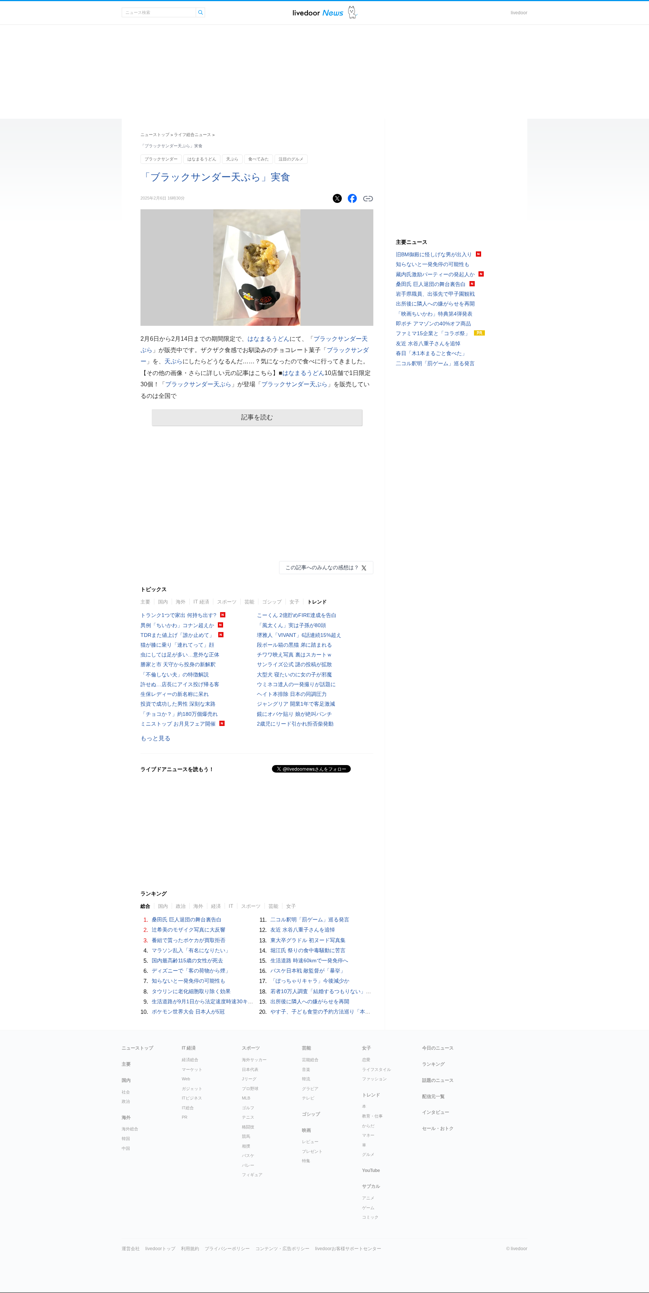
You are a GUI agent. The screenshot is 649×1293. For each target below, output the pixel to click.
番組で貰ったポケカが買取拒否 (188, 940)
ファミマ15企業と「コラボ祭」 (433, 333)
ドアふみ (353, 12)
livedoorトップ (160, 1248)
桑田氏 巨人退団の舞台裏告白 (187, 919)
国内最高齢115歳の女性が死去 (187, 960)
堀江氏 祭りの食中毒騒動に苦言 (308, 950)
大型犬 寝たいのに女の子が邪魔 (294, 674)
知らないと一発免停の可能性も (188, 981)
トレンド (317, 602)
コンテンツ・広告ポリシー (282, 1248)
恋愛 (366, 1059)
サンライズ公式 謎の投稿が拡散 (294, 664)
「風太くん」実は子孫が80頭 (291, 625)
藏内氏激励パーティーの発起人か (435, 274)
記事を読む (257, 417)
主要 (145, 602)
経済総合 (190, 1059)
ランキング (433, 1064)
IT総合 (188, 1107)
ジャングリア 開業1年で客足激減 (296, 704)
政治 (126, 1101)
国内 (163, 602)
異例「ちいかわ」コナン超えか (177, 625)
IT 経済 (201, 602)
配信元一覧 (433, 1096)
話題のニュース (438, 1080)
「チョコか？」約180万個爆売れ (179, 714)
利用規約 (190, 1248)
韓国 (126, 1138)
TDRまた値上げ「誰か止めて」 (177, 635)
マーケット (192, 1069)
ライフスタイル (376, 1069)
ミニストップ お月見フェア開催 (178, 724)
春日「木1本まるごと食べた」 (431, 353)
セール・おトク (438, 1128)
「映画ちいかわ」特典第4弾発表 (434, 314)
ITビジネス (192, 1098)
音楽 (306, 1069)
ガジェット (192, 1088)
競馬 (246, 1136)
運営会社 (131, 1248)
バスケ (248, 1155)
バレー (248, 1165)
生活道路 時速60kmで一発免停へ (309, 960)
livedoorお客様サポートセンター (348, 1248)
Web (186, 1079)
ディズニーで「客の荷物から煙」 (191, 971)
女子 (294, 602)
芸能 (249, 602)
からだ (368, 1126)
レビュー (310, 1141)
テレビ (308, 1098)
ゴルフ (248, 1107)
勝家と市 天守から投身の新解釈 (178, 664)
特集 (306, 1160)
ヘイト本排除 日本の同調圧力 (292, 694)
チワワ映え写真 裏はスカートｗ (294, 655)
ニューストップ (154, 134)
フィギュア (252, 1174)
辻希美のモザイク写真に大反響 (188, 930)
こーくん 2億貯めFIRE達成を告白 (297, 615)
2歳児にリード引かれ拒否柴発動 (295, 724)
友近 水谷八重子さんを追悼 (302, 930)
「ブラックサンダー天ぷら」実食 (215, 177)
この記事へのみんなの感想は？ (322, 567)
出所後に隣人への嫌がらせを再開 (309, 1001)
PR (184, 1117)
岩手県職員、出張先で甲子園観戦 (435, 294)
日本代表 (250, 1069)
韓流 (306, 1079)
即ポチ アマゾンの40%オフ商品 (433, 324)
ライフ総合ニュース (192, 134)
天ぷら (232, 159)
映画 (306, 1130)
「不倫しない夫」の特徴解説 (174, 674)
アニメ (368, 1198)
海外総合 (130, 1129)
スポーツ (227, 602)
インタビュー (435, 1112)
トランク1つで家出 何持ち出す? (178, 615)
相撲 (246, 1146)
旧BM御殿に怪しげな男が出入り (434, 254)
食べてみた (258, 159)
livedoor (519, 12)
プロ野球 (250, 1088)
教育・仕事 (372, 1116)
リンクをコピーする (368, 199)
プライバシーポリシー (227, 1248)
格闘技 (248, 1127)
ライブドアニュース (318, 12)
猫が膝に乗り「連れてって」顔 (177, 645)
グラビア (310, 1088)
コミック (370, 1217)
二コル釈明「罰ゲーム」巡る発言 (309, 919)
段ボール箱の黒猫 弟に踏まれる (294, 645)
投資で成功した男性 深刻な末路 (178, 704)
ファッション (374, 1079)
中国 (126, 1148)
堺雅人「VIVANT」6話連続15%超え (299, 635)
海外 (181, 602)
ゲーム (368, 1207)
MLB (246, 1098)
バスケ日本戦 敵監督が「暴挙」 (308, 971)
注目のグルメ (291, 159)
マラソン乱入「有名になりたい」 (191, 950)
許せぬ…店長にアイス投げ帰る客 (179, 684)
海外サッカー (254, 1059)
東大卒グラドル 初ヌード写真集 (308, 940)
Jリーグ (249, 1079)
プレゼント (312, 1151)
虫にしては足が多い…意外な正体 (179, 655)
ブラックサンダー (161, 159)
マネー (368, 1135)
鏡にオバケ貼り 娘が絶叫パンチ (294, 714)
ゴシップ (272, 602)
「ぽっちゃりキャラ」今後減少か (309, 981)
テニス (248, 1117)
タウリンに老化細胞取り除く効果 (191, 991)
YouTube (371, 1170)
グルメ (368, 1154)
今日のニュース (438, 1048)
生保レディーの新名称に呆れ (174, 694)
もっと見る (155, 738)
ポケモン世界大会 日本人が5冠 (188, 1012)
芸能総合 (310, 1059)
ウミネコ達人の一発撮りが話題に (296, 684)
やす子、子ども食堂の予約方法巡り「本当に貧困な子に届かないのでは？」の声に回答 (372, 1012)
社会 (126, 1092)
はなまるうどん (201, 159)
